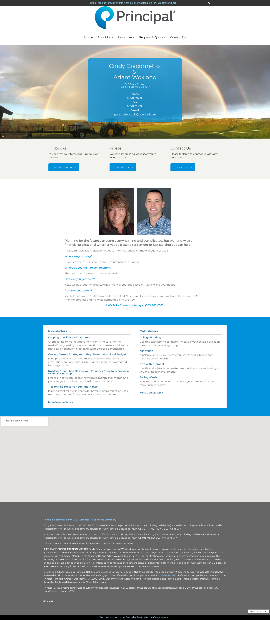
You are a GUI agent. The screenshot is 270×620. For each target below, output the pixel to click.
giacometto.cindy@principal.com (135, 114)
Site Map (48, 601)
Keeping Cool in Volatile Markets (69, 337)
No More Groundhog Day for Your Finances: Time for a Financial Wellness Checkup (89, 372)
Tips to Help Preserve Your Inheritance (73, 386)
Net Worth (146, 350)
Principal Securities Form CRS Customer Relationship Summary (79, 519)
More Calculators (152, 392)
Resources (125, 37)
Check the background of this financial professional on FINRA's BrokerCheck (133, 2)
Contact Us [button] (181, 167)
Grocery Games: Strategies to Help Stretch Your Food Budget (87, 354)
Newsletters (57, 331)
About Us (104, 37)
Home (88, 37)
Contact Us (178, 37)
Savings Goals (148, 377)
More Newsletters (60, 402)
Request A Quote (151, 37)
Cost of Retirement (152, 364)
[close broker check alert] (209, 3)
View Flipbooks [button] (62, 167)
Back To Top (257, 611)
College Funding (150, 337)
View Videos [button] (121, 167)
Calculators (149, 331)
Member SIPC (168, 575)
